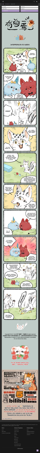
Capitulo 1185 (5, 10)
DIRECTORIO (4, 431)
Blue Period (16, 442)
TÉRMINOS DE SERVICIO (30, 431)
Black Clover (16, 439)
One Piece (15, 434)
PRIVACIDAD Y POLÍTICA (30, 433)
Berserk (15, 433)
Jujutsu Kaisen (16, 437)
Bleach (15, 436)
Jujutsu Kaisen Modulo (17, 445)
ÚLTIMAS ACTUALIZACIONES (6, 433)
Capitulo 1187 (23, 10)
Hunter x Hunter (16, 431)
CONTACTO (28, 434)
